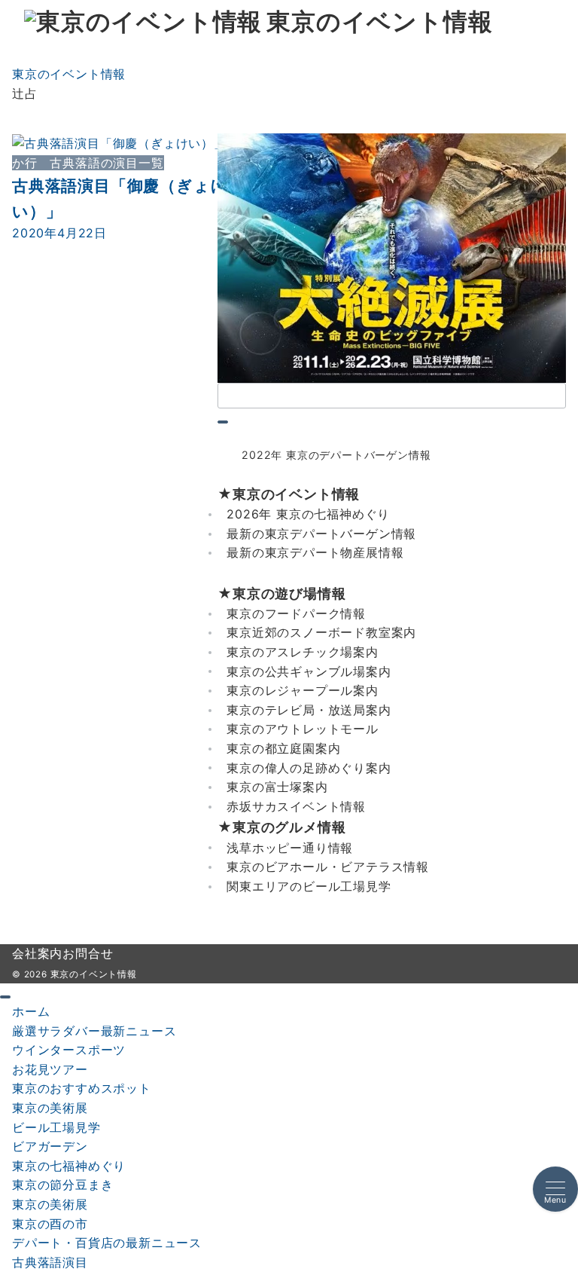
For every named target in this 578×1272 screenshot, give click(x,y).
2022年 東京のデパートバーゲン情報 (336, 454)
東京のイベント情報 (379, 23)
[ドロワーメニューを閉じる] (5, 996)
